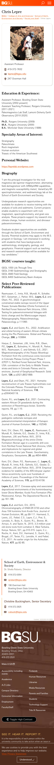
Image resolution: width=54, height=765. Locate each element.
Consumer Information (12, 696)
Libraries (33, 682)
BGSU (4, 16)
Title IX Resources (37, 710)
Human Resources (37, 676)
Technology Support (38, 704)
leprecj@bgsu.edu (17, 73)
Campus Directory (10, 690)
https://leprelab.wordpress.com (18, 166)
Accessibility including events (12, 672)
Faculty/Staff (7, 707)
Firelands (33, 671)
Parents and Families (38, 693)
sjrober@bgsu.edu (17, 580)
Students (33, 699)
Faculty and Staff (32, 18)
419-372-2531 (8, 657)
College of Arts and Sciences (21, 16)
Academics (7, 679)
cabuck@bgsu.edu (17, 612)
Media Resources (37, 688)
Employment (7, 702)
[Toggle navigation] (49, 3)
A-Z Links (6, 685)
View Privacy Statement (14, 753)
